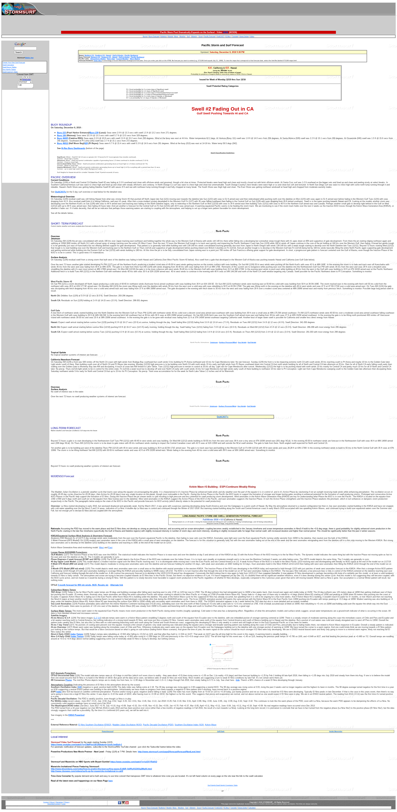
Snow (200, 36)
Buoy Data (111, 59)
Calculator (252, 807)
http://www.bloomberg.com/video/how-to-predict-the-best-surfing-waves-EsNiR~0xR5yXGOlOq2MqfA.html (101, 769)
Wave (176, 36)
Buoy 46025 (62, 138)
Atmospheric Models (98, 59)
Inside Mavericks (335, 731)
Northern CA (89, 55)
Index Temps (76, 634)
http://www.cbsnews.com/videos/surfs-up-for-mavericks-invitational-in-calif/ (87, 771)
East (110, 547)
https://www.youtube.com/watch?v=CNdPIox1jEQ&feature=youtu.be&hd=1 (86, 744)
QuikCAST (220, 36)
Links (63, 804)
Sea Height (242, 342)
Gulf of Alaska (118, 55)
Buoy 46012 (62, 143)
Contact (46, 802)
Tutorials (235, 36)
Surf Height (252, 342)
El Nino (228, 36)
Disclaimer (59, 802)
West (101, 547)
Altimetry (194, 36)
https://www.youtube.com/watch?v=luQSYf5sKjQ (133, 762)
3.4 (99, 618)
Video (252, 36)
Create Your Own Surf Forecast (14, 62)
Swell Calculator (8, 65)
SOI (79, 687)
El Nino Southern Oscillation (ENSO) (94, 725)
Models (170, 36)
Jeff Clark (220, 731)
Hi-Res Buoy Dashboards (73, 148)
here (110, 781)
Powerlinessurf (107, 731)
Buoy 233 (61, 133)
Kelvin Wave (210, 725)
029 (86, 143)
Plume (68, 680)
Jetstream (213, 406)
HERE (225, 32)
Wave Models (135, 59)
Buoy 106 (61, 135)
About (52, 802)
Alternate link (116, 585)
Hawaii (108, 55)
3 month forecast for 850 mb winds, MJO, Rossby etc (83, 585)
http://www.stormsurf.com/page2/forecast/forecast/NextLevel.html (169, 752)
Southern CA (100, 55)
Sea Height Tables (9, 69)
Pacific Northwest (131, 55)
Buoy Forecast (154, 36)
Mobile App (29, 58)
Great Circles (244, 36)
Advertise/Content (53, 804)
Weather (182, 36)
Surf (188, 36)
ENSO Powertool (76, 715)
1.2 (95, 618)
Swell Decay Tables (9, 67)
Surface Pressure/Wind (228, 342)
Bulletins (164, 36)
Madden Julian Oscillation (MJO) (127, 725)
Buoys (145, 36)
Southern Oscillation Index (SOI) (189, 725)
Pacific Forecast (209, 36)
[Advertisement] (226, 9)
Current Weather (122, 59)
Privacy (66, 802)
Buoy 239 (94, 133)
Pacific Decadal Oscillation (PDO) (158, 725)
